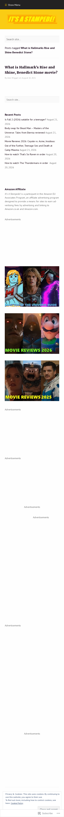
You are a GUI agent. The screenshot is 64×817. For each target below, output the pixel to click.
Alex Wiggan (12, 78)
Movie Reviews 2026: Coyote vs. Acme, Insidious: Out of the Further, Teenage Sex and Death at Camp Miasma (30, 145)
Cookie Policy (17, 803)
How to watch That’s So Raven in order (25, 154)
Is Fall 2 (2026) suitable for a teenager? (25, 119)
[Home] (32, 19)
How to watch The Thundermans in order (27, 163)
